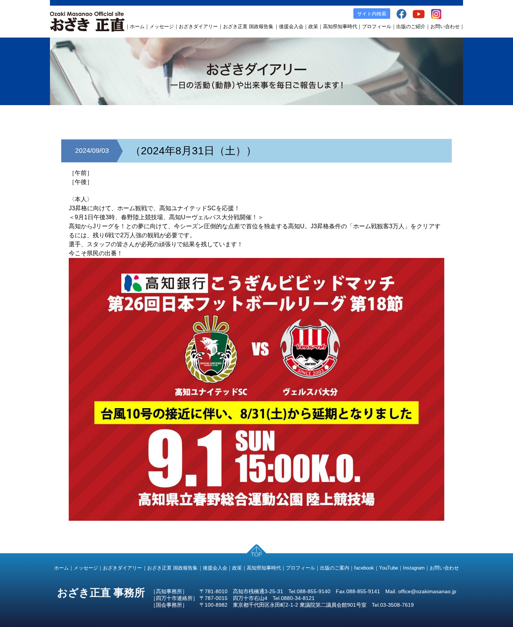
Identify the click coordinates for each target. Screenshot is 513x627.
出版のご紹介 (410, 26)
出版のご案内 (334, 568)
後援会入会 (291, 26)
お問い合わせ (445, 26)
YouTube (388, 568)
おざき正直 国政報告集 (248, 26)
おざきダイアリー (198, 26)
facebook (364, 568)
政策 (313, 26)
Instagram (414, 568)
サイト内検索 (371, 14)
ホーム (137, 26)
